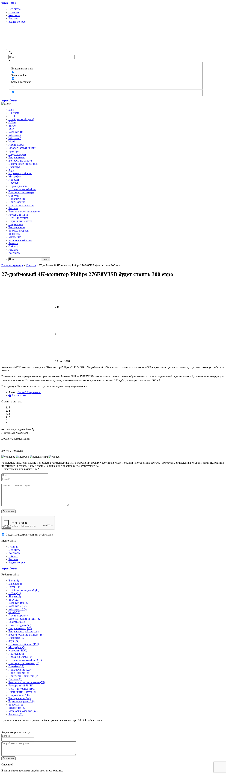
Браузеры (14, 151)
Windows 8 (14, 138)
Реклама (13, 18)
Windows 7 (14, 135)
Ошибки (13, 195)
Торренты (14, 233)
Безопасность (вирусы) (22, 147)
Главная (13, 546)
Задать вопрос (16, 21)
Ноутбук (13, 182)
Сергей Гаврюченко (29, 392)
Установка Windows (20, 240)
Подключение (16, 198)
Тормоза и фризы (18, 230)
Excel (11, 116)
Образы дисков (17, 186)
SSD (11, 128)
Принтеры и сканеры (21, 205)
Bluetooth (13, 112)
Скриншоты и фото (20, 221)
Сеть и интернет (18, 217)
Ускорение (14, 236)
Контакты (14, 15)
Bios (11, 109)
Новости (13, 12)
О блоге (13, 246)
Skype (12, 125)
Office (12, 122)
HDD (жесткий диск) (21, 119)
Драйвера (14, 166)
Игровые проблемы (20, 173)
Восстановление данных (23, 163)
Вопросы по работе (20, 160)
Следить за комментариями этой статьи (29, 534)
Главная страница (12, 265)
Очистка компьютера (21, 192)
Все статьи (14, 8)
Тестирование (16, 227)
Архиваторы (16, 144)
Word (11, 141)
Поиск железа (16, 201)
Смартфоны (15, 224)
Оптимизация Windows (22, 189)
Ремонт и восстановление (24, 211)
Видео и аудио (17, 154)
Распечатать (18, 395)
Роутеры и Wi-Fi (18, 214)
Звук (11, 170)
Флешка (13, 243)
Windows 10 (15, 131)
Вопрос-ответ (16, 157)
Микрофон (15, 176)
